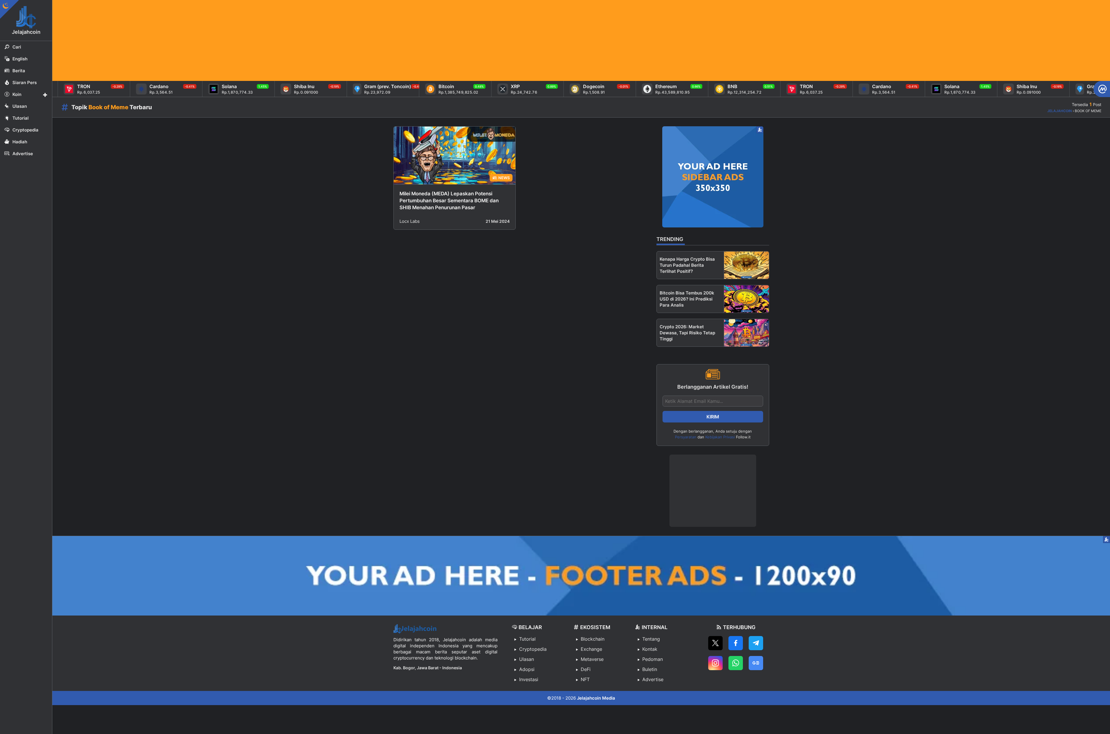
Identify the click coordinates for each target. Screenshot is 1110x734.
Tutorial (527, 639)
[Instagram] (715, 663)
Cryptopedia (533, 649)
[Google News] (756, 663)
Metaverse (592, 659)
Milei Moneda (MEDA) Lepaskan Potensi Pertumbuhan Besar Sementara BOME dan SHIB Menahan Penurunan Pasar (449, 200)
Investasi (528, 679)
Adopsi (526, 669)
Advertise (652, 679)
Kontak (649, 649)
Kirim (712, 417)
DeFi (586, 669)
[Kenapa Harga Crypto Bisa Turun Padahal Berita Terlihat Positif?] (746, 265)
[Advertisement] (225, 40)
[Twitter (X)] (715, 643)
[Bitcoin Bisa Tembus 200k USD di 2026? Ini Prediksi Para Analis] (746, 299)
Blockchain (592, 639)
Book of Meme (108, 107)
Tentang (651, 639)
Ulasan (526, 659)
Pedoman (652, 659)
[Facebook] (735, 643)
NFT (585, 679)
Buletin (649, 669)
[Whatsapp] (735, 663)
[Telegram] (756, 643)
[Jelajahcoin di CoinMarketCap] (1102, 89)
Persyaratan (685, 437)
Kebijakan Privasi (720, 437)
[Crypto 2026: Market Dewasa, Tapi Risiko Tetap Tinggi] (746, 332)
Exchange (591, 649)
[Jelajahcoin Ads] (712, 176)
